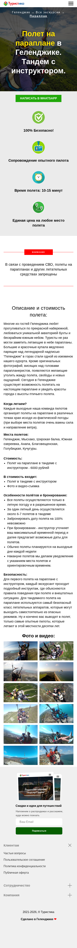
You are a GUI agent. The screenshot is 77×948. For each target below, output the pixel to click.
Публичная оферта (16, 872)
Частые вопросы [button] (15, 853)
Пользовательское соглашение (24, 859)
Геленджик (21, 12)
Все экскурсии (48, 12)
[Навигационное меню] (70, 3)
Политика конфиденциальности (25, 866)
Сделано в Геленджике (37, 919)
